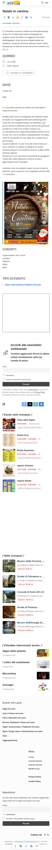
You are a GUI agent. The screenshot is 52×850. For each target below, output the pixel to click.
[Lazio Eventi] (13, 3)
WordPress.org (34, 769)
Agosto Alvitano (25, 465)
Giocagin (8, 684)
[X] (47, 834)
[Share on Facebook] (4, 17)
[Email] (17, 17)
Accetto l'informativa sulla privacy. (18, 380)
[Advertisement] (26, 524)
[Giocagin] (43, 687)
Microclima (9, 673)
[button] (5, 3)
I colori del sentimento (16, 662)
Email (5, 367)
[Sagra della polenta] (43, 653)
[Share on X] (8, 17)
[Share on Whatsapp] (13, 17)
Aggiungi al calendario (21, 73)
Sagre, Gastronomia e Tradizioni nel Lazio (23, 284)
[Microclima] (43, 675)
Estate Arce (23, 435)
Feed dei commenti (35, 765)
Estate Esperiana (25, 450)
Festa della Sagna (26, 420)
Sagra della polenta (14, 651)
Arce (4, 97)
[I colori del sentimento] (43, 664)
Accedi (31, 757)
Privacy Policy (40, 392)
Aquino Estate (24, 481)
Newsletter (10, 375)
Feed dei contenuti (35, 761)
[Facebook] (45, 834)
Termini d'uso (33, 390)
